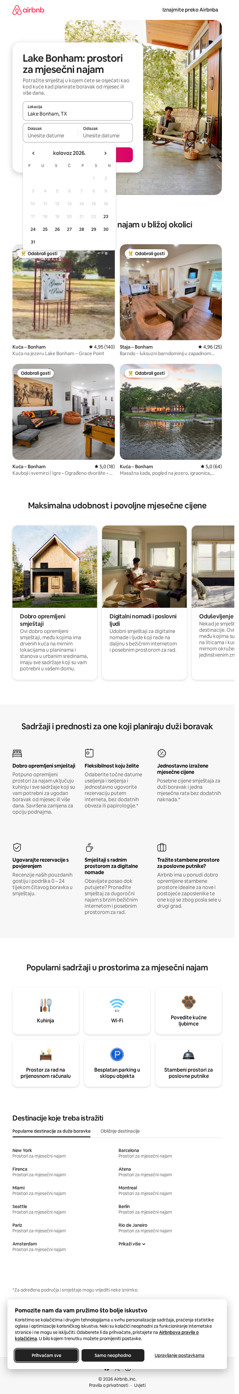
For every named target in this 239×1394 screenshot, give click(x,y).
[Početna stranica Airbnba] (28, 10)
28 (81, 229)
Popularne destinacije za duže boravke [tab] (51, 1131)
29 (93, 229)
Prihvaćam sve (46, 1355)
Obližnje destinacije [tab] (120, 1131)
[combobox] (78, 113)
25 (45, 229)
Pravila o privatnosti (108, 1385)
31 (33, 242)
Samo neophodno (113, 1355)
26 (57, 229)
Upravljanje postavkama (179, 1355)
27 (69, 229)
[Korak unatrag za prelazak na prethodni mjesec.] (33, 153)
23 (105, 216)
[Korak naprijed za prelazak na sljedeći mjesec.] (105, 153)
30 (106, 229)
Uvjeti (140, 1385)
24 (32, 229)
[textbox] (50, 135)
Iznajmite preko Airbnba (190, 10)
